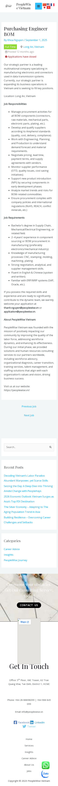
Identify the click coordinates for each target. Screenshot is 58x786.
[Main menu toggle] (38, 6)
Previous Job (29, 406)
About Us (29, 764)
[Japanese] (45, 7)
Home (29, 739)
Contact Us (29, 605)
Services (29, 745)
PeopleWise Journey (15, 560)
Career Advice (12, 549)
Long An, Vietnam (33, 47)
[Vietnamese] (49, 7)
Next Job (29, 415)
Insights (8, 554)
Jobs (29, 770)
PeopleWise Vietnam (23, 6)
